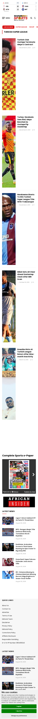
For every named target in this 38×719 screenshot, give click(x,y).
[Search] (31, 18)
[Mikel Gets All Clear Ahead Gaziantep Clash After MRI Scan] (9, 306)
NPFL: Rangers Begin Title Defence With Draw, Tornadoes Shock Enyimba (25, 532)
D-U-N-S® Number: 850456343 (13, 643)
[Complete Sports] (20, 18)
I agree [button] (19, 706)
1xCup (31, 27)
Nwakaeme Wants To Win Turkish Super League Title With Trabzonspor (25, 198)
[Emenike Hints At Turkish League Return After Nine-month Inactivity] (9, 384)
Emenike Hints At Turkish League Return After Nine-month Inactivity (25, 353)
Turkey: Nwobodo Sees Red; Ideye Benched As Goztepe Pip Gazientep (25, 122)
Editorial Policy (7, 629)
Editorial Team (7, 619)
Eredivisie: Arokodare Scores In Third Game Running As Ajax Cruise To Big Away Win (25, 547)
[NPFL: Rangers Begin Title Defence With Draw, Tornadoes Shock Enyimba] (8, 532)
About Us (5, 605)
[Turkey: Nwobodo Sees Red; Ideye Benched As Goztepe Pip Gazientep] (9, 152)
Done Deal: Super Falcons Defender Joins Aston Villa (25, 561)
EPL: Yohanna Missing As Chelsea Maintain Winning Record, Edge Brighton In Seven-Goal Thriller (26, 575)
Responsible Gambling (10, 639)
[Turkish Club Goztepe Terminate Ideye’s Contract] (9, 74)
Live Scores (8, 27)
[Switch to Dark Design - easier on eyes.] (35, 18)
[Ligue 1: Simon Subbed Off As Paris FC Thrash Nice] (8, 521)
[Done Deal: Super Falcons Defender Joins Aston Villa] (8, 562)
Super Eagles (21, 27)
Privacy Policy (7, 626)
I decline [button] (19, 711)
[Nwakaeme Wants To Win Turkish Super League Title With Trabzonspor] (9, 229)
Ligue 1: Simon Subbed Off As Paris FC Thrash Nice (25, 519)
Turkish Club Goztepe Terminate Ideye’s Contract (26, 42)
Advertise (5, 612)
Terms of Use (7, 616)
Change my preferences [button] (19, 715)
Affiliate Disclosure (9, 636)
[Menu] (6, 18)
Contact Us (6, 609)
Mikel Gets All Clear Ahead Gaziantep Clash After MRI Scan (26, 276)
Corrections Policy (8, 633)
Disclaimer (6, 622)
